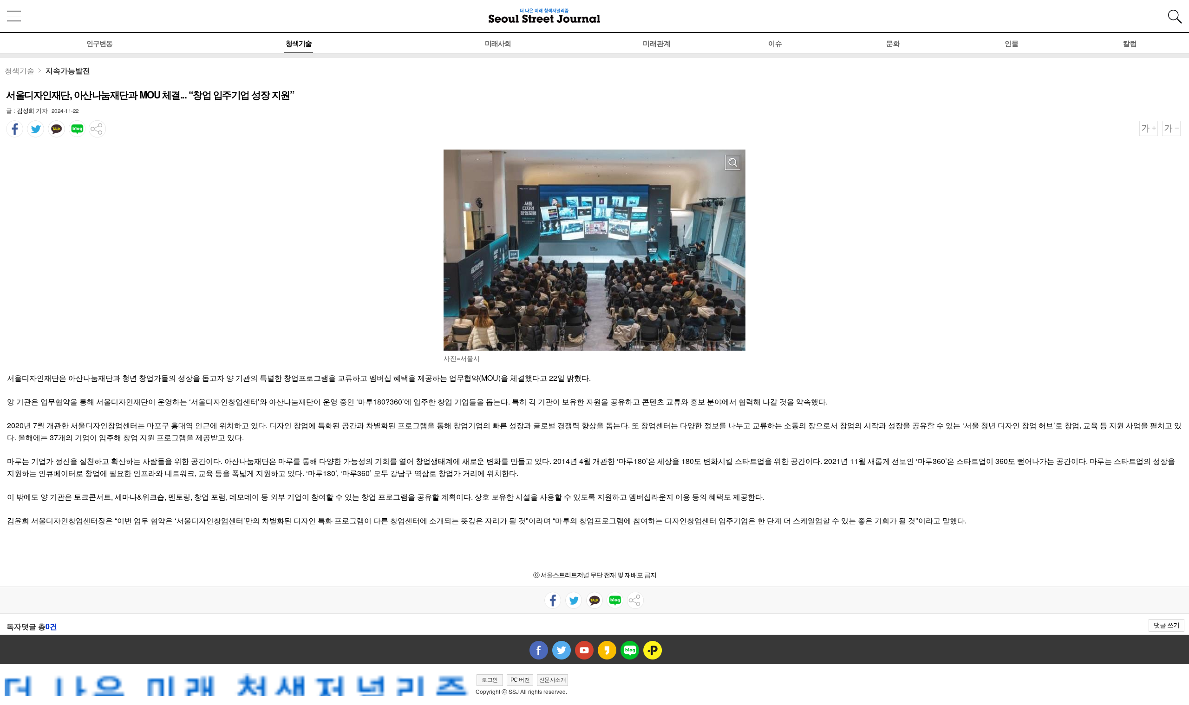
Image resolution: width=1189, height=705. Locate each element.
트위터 (561, 650)
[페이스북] (14, 125)
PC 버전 (520, 680)
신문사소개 (552, 680)
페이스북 (538, 650)
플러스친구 (652, 650)
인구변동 (99, 43)
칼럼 (1130, 43)
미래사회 (498, 43)
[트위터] (35, 125)
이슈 (775, 43)
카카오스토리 (607, 650)
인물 (1012, 43)
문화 (893, 43)
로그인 (490, 680)
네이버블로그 (630, 650)
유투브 (584, 650)
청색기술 (299, 43)
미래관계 (657, 43)
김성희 (25, 110)
